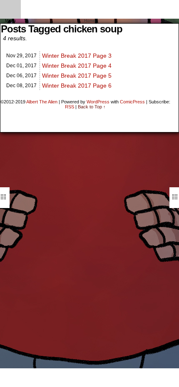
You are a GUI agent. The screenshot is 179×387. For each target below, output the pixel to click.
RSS (69, 106)
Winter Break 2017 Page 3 (77, 55)
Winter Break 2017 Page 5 (77, 75)
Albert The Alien (41, 101)
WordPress (98, 101)
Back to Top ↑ (92, 106)
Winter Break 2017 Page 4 (77, 65)
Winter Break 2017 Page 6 (77, 85)
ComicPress (132, 101)
